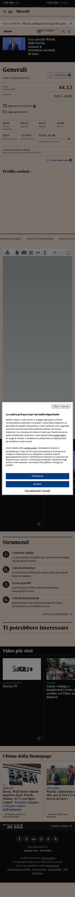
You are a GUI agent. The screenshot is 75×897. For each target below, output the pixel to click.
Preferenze (37, 476)
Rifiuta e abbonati (61, 406)
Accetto (37, 484)
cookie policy (59, 435)
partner (46, 451)
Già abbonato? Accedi (37, 490)
